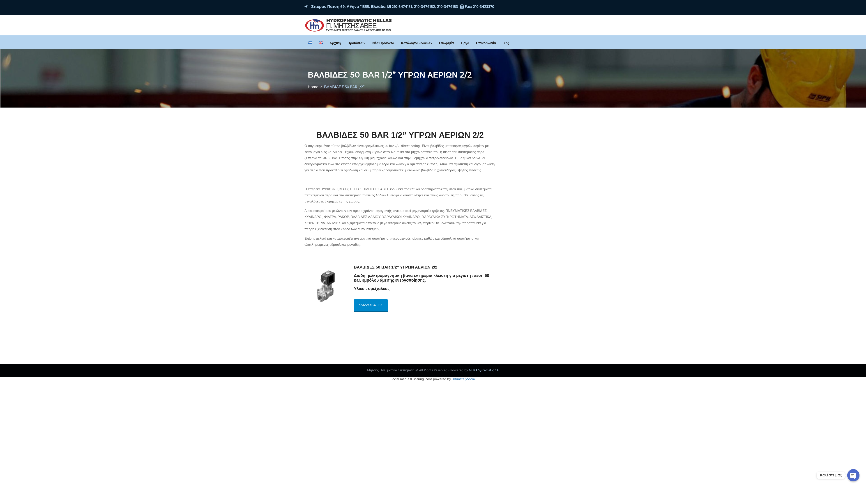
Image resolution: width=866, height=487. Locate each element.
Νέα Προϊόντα (383, 43)
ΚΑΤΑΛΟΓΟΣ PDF (371, 305)
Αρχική (335, 43)
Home (313, 87)
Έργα (465, 43)
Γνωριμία (446, 43)
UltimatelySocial (464, 379)
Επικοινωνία (486, 43)
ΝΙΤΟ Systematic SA (484, 370)
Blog (506, 43)
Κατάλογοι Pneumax (416, 43)
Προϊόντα (355, 43)
